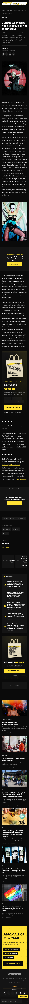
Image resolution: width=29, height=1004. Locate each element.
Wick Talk (9, 10)
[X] (12, 993)
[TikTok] (8, 993)
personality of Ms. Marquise (11, 465)
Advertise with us (13, 963)
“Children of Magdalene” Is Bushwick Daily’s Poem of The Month (13, 909)
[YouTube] (24, 993)
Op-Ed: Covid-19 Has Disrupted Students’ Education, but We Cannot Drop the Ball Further (13, 795)
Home (3, 10)
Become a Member (14, 264)
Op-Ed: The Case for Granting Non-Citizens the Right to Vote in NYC (13, 871)
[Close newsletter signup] (27, 1001)
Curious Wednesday (8, 518)
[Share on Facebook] (3, 54)
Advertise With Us (14, 503)
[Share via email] (10, 54)
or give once (14, 675)
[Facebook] (20, 993)
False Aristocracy (21, 479)
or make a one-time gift (15, 412)
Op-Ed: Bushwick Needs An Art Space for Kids (13, 759)
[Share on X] (6, 54)
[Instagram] (4, 993)
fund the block (23, 996)
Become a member (13, 407)
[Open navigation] (25, 3)
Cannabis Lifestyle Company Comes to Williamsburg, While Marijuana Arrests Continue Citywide (12, 833)
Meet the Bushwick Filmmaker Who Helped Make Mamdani (14, 988)
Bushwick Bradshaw (7, 719)
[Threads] (16, 993)
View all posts (5, 547)
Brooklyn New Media (16, 982)
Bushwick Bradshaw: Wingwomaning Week (10, 723)
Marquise (5, 543)
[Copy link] (13, 54)
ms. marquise (21, 518)
